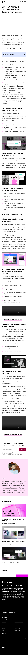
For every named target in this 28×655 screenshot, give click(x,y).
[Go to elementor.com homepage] (6, 2)
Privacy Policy (19, 454)
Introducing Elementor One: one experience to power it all (13, 520)
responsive (15, 376)
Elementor (7, 14)
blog (12, 2)
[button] (25, 2)
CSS (9, 77)
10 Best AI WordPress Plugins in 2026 (10, 562)
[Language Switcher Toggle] (22, 2)
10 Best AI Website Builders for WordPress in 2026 (13, 541)
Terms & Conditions (11, 454)
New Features (12, 14)
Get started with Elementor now (13, 214)
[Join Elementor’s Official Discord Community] (9, 585)
